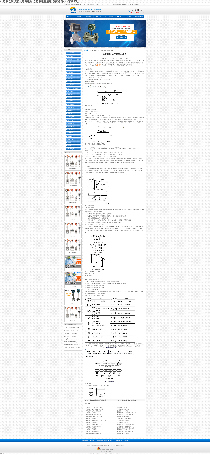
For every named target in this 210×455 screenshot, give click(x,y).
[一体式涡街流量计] (73, 200)
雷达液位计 (70, 120)
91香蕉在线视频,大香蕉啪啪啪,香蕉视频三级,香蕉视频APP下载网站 (39, 1)
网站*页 (69, 16)
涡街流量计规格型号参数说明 (93, 433)
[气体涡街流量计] (73, 317)
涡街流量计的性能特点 (91, 413)
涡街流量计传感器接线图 (123, 433)
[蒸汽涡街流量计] (73, 267)
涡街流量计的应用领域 (91, 428)
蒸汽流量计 (70, 78)
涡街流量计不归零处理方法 (123, 407)
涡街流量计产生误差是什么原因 (94, 407)
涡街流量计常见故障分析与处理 (125, 431)
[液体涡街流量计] (73, 284)
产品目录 (67, 49)
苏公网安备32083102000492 (106, 449)
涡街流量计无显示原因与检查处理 (125, 428)
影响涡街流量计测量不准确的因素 (125, 424)
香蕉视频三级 (71, 65)
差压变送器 (70, 133)
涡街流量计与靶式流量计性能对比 (94, 409)
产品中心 (78, 16)
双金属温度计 (71, 149)
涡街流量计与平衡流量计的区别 (94, 411)
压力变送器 (70, 129)
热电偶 (69, 142)
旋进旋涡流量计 (72, 85)
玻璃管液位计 (71, 117)
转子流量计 (70, 91)
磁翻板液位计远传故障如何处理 (98, 400)
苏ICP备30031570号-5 (119, 445)
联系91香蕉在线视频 (70, 324)
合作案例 (128, 16)
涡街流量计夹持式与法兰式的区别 (94, 416)
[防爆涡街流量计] (73, 217)
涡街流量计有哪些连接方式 (93, 422)
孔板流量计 (70, 81)
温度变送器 (70, 139)
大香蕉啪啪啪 (71, 53)
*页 (90, 50)
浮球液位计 (70, 113)
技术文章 (98, 16)
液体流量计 (70, 56)
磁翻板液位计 (71, 107)
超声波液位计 (71, 123)
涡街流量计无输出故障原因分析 (94, 426)
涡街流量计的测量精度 (91, 418)
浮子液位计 (70, 110)
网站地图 (126, 440)
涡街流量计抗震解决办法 (123, 409)
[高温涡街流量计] (73, 233)
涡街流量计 (70, 75)
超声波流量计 (71, 104)
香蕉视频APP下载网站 (73, 59)
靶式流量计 (70, 97)
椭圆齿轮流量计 (72, 69)
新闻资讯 (88, 16)
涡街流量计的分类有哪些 (123, 420)
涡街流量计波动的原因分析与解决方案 (126, 413)
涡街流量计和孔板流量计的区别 (125, 414)
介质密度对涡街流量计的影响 (93, 414)
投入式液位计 (71, 126)
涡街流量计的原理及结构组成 (124, 430)
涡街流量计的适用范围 (122, 422)
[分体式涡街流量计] (73, 183)
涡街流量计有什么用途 (122, 411)
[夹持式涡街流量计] (73, 250)
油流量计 (70, 62)
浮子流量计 (70, 94)
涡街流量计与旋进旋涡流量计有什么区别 (96, 420)
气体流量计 (70, 101)
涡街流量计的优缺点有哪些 (93, 431)
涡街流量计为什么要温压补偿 (124, 426)
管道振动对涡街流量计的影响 (124, 418)
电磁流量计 (70, 72)
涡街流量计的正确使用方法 (129, 400)
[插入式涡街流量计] (73, 166)
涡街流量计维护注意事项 (123, 416)
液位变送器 (70, 136)
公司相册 (118, 16)
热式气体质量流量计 (73, 88)
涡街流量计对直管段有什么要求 (94, 424)
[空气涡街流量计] (73, 301)
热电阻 (69, 145)
